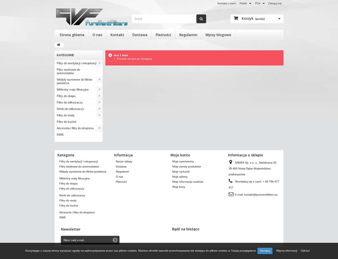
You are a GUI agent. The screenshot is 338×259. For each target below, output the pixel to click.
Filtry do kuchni (66, 121)
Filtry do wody (66, 115)
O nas (97, 34)
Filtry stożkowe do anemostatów (68, 71)
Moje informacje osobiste (187, 181)
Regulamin (188, 34)
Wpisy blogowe (218, 34)
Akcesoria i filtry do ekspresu (75, 128)
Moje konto (180, 155)
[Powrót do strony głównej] (58, 45)
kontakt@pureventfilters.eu (261, 194)
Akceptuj (265, 250)
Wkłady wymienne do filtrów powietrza (74, 81)
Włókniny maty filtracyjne (73, 89)
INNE (60, 134)
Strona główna (72, 34)
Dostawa (139, 34)
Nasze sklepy (124, 161)
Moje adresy (180, 176)
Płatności (163, 34)
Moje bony (178, 186)
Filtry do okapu (66, 96)
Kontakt (117, 34)
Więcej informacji (287, 250)
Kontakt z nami (226, 3)
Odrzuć (305, 250)
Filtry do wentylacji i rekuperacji (76, 63)
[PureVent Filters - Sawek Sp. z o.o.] (92, 17)
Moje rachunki (181, 171)
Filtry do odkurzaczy (70, 102)
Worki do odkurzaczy (70, 108)
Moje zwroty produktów (186, 166)
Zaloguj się (275, 3)
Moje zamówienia (183, 161)
